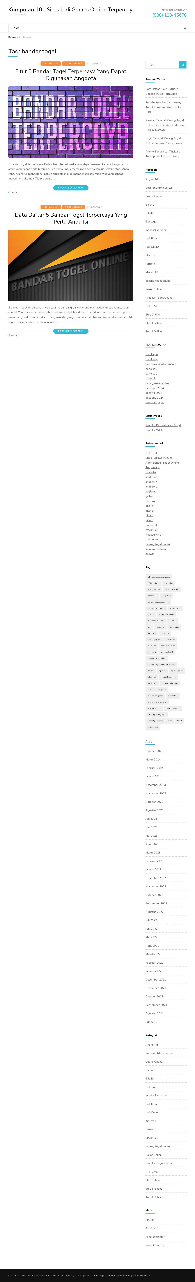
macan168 (151, 530)
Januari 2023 (153, 869)
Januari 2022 (153, 971)
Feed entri (151, 1228)
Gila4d (149, 213)
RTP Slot (151, 453)
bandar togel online (156, 608)
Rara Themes (118, 1275)
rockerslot (151, 539)
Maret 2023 (153, 852)
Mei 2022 (151, 937)
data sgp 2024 (154, 388)
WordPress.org (154, 1245)
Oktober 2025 (154, 751)
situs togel (152, 683)
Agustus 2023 (154, 810)
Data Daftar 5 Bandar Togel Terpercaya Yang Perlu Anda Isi (71, 218)
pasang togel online (157, 281)
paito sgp (151, 373)
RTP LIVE (151, 306)
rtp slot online (177, 671)
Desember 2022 (155, 878)
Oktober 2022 (154, 895)
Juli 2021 (151, 1022)
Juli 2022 (151, 920)
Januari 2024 (153, 776)
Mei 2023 (151, 835)
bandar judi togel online (158, 602)
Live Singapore (154, 639)
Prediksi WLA (154, 430)
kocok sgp (151, 354)
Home (15, 28)
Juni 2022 (151, 929)
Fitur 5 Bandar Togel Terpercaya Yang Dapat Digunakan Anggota (70, 75)
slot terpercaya (154, 708)
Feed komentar (155, 1237)
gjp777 (151, 614)
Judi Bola (151, 238)
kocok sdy (151, 359)
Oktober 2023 (154, 802)
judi (149, 627)
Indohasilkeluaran (156, 230)
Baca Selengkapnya (71, 187)
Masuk (149, 1220)
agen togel (152, 596)
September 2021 (156, 1005)
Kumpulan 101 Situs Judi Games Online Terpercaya (72, 9)
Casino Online (153, 196)
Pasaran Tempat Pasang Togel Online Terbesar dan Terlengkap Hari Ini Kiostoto (165, 125)
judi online (174, 627)
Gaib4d (149, 204)
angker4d (151, 477)
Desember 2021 (155, 979)
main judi (152, 646)
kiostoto (150, 472)
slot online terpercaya (157, 702)
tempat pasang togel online (160, 721)
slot (149, 689)
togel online (153, 727)
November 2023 (155, 793)
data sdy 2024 (154, 398)
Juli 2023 (151, 819)
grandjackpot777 (166, 614)
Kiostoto (150, 255)
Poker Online (153, 289)
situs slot (152, 677)
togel (179, 721)
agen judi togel (171, 589)
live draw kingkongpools (160, 364)
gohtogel (151, 525)
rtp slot (162, 671)
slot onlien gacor (155, 696)
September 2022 (156, 903)
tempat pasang (172, 708)
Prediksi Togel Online (158, 297)
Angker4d (151, 179)
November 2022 (155, 886)
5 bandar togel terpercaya (159, 577)
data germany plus (157, 383)
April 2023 (152, 844)
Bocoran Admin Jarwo (159, 188)
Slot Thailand (154, 323)
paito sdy (151, 369)
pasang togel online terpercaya (161, 664)
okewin (149, 554)
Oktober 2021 (154, 996)
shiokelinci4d (153, 534)
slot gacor (161, 689)
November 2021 (155, 988)
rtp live (151, 671)
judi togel (152, 633)
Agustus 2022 (154, 912)
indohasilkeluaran (156, 549)
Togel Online (73, 63)
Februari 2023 (154, 861)
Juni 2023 (151, 827)
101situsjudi (153, 583)
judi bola (160, 627)
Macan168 (151, 272)
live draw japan (154, 402)
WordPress (145, 1275)
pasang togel (167, 652)
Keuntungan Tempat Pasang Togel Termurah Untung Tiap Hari (164, 107)
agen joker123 (154, 589)
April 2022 (152, 946)
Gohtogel (151, 221)
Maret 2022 (153, 954)
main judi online (168, 646)
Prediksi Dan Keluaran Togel (163, 425)
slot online (172, 696)
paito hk (150, 378)
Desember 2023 (155, 785)
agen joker (168, 583)
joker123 (172, 621)
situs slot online (168, 677)
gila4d (149, 506)
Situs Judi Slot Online (158, 458)
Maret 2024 (153, 759)
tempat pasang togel (157, 714)
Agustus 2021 (154, 1013)
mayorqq (151, 501)
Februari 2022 (154, 963)
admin (14, 192)
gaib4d (149, 496)
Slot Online (152, 314)
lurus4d (150, 264)
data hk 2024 (153, 393)
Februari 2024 (154, 768)
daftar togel (175, 608)
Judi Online (51, 63)
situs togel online (170, 683)
